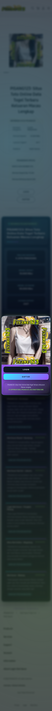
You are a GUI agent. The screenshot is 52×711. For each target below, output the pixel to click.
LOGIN (26, 370)
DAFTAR (26, 377)
